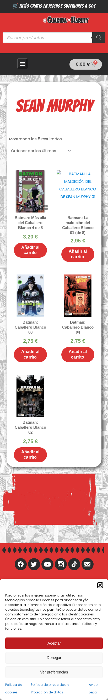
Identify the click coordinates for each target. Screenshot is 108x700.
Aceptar (54, 643)
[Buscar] (98, 37)
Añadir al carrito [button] (30, 250)
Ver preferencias (54, 672)
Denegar (54, 657)
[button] (100, 585)
